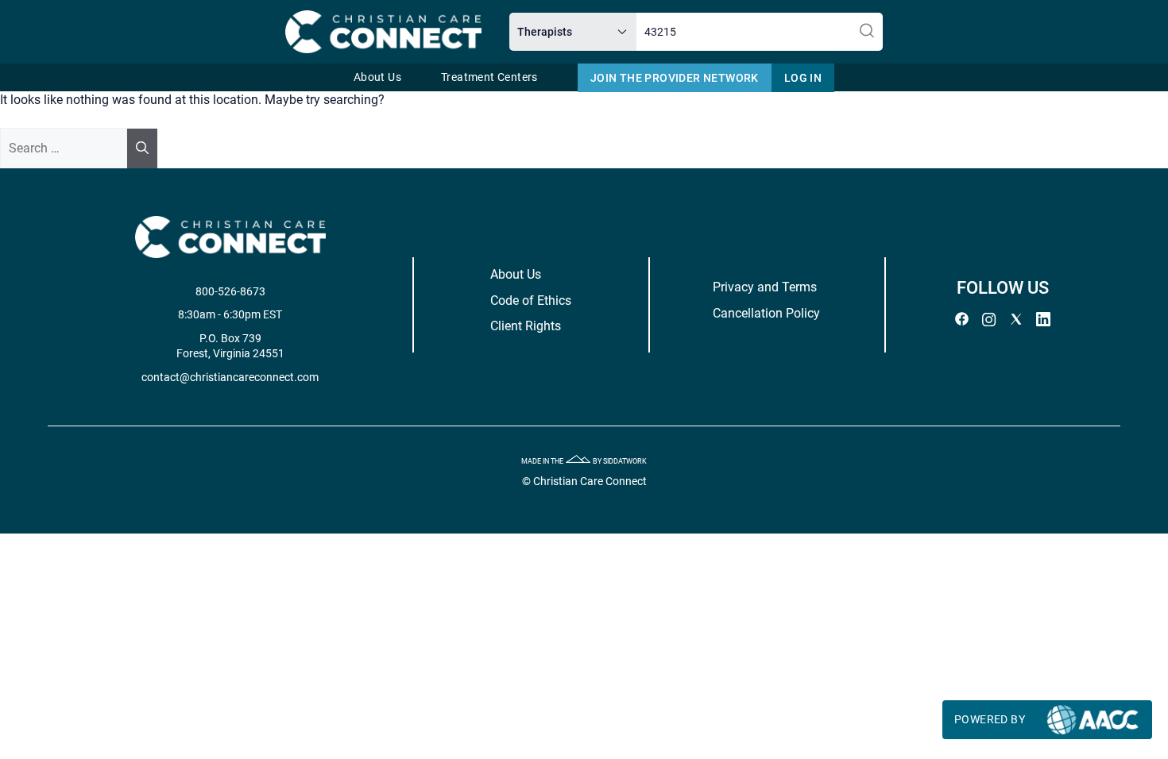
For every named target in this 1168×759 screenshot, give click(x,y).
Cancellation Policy (766, 313)
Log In (803, 77)
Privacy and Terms (765, 287)
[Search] (142, 148)
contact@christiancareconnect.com (230, 377)
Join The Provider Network (674, 77)
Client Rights (525, 325)
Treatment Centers (489, 77)
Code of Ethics (530, 300)
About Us (377, 77)
